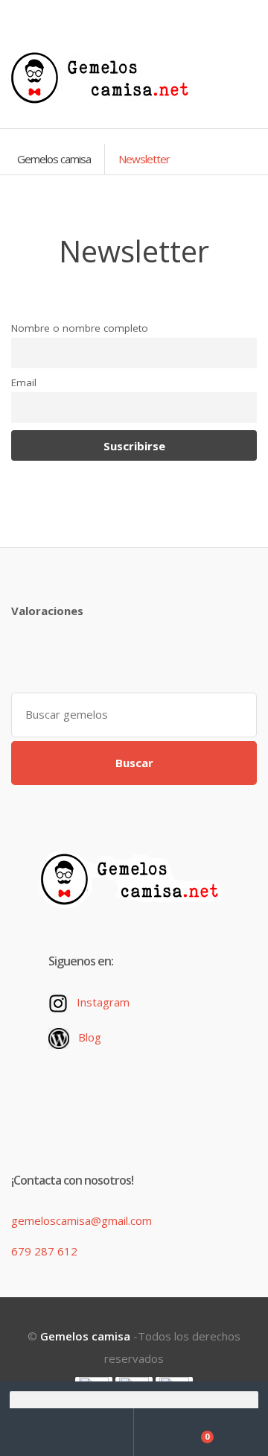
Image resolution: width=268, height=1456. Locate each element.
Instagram (103, 1002)
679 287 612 (44, 1251)
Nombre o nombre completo (79, 328)
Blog (89, 1037)
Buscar (134, 762)
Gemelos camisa (54, 158)
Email (23, 382)
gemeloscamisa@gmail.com (81, 1220)
